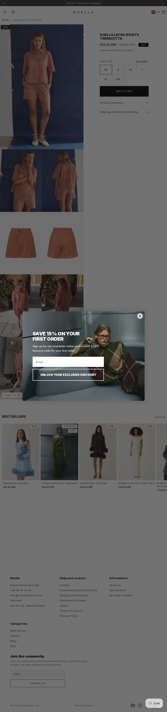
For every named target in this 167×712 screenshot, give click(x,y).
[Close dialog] (140, 315)
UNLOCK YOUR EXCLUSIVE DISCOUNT (68, 374)
